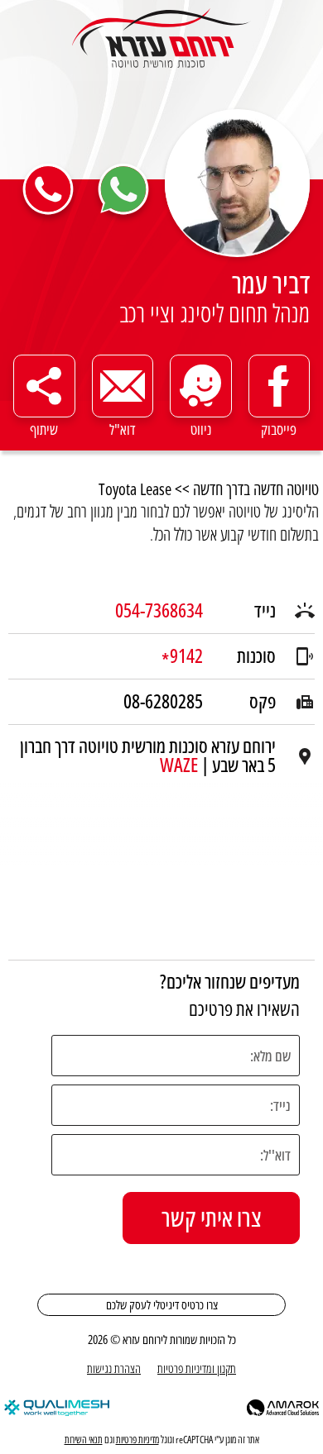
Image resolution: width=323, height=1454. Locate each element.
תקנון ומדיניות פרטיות (196, 1368)
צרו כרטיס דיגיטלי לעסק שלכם (162, 1304)
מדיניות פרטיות (137, 1440)
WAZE (179, 765)
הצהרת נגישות (114, 1368)
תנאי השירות (84, 1440)
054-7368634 (159, 611)
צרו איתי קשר (211, 1217)
